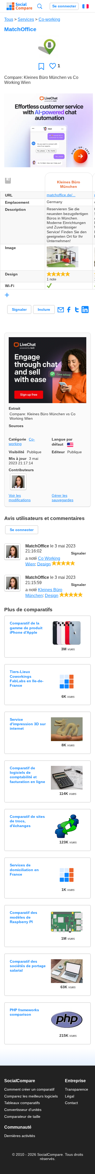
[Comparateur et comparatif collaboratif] (19, 6)
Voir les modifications (20, 497)
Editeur (58, 452)
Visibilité (16, 452)
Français (85, 6)
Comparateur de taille (22, 1116)
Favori (41, 66)
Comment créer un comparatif (29, 1089)
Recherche (39, 6)
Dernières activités (19, 1136)
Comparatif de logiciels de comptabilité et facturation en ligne (27, 775)
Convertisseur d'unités (22, 1110)
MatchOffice (37, 546)
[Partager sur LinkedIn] (85, 309)
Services (26, 19)
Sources (16, 426)
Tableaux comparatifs (22, 1103)
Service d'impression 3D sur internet (28, 724)
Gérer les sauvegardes (62, 497)
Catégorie (17, 439)
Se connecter (64, 6)
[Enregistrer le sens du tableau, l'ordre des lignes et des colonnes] (8, 181)
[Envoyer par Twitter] (76, 309)
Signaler (19, 309)
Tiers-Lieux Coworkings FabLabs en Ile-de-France (27, 679)
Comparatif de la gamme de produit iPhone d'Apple (26, 627)
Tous (8, 19)
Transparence (76, 1089)
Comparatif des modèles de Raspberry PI (23, 917)
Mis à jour (17, 458)
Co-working (49, 19)
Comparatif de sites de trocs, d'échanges (27, 821)
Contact (71, 1103)
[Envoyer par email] (60, 309)
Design (44, 564)
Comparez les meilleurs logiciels (31, 1096)
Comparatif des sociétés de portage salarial (28, 966)
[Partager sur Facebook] (68, 309)
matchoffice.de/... (61, 195)
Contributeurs (21, 470)
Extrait (14, 408)
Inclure (44, 309)
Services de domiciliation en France (24, 869)
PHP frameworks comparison (24, 1012)
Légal (69, 1096)
